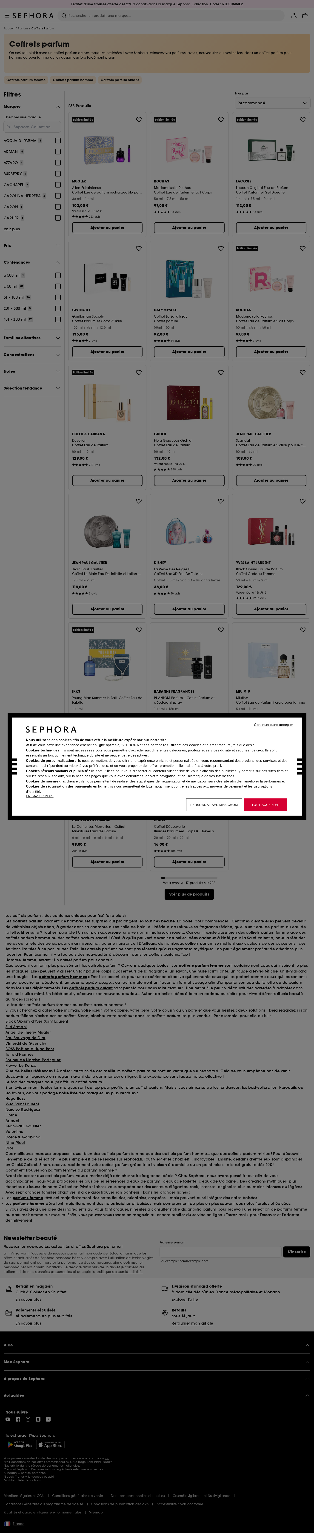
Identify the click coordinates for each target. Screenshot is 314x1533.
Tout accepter (265, 804)
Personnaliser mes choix (214, 804)
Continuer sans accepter (273, 724)
